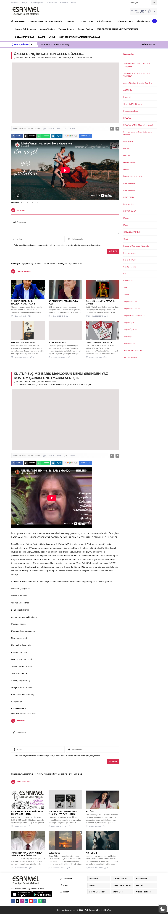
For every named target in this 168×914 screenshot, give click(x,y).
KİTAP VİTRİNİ (128, 197)
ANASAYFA (127, 90)
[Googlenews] (35, 901)
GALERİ (126, 148)
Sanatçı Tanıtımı (129, 267)
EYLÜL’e (90, 811)
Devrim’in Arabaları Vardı (23, 342)
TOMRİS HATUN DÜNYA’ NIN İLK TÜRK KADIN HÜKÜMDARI (26, 854)
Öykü (125, 239)
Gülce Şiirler (54, 853)
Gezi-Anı (126, 155)
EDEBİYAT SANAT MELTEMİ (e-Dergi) (138, 125)
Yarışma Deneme (130, 302)
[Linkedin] (26, 901)
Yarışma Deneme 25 (131, 309)
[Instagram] (22, 901)
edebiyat (23, 203)
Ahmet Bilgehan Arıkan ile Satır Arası (138, 83)
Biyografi (126, 97)
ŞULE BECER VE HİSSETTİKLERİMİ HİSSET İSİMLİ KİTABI (27, 813)
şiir (37, 203)
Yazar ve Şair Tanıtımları (132, 350)
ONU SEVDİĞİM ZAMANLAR (99, 342)
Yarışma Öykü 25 (130, 329)
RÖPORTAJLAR (129, 260)
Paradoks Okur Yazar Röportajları (136, 246)
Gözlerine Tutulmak (58, 342)
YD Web (107, 910)
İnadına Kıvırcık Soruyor (132, 176)
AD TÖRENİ (91, 853)
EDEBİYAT (127, 118)
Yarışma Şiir (128, 336)
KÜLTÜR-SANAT (31, 58)
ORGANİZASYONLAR (132, 232)
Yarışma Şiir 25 (129, 343)
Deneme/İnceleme (130, 111)
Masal (125, 225)
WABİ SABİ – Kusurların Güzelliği (55, 44)
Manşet (41, 58)
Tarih (125, 288)
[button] (163, 909)
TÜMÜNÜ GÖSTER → (148, 44)
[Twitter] (17, 901)
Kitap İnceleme (129, 183)
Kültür (29, 203)
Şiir (124, 274)
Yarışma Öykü (128, 322)
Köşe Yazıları (128, 204)
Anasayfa (19, 58)
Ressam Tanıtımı (129, 253)
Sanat (34, 203)
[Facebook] (13, 901)
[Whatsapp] (40, 901)
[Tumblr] (44, 901)
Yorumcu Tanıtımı (50, 58)
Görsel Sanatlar (129, 162)
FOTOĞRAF (128, 141)
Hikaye (126, 169)
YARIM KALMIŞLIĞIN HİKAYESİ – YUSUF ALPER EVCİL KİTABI (64, 813)
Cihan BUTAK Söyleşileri (133, 104)
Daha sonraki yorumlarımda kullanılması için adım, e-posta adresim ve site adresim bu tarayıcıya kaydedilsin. (57, 245)
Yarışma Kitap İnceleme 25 (134, 315)
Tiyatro (126, 295)
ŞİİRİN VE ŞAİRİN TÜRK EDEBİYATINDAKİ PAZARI (23, 302)
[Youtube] (31, 901)
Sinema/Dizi (128, 281)
